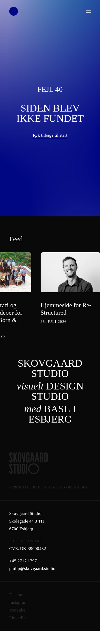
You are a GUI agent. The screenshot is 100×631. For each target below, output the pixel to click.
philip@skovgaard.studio (32, 568)
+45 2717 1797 (23, 560)
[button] (88, 11)
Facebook (18, 594)
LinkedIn (17, 617)
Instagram (18, 602)
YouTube (17, 610)
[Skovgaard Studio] (13, 11)
